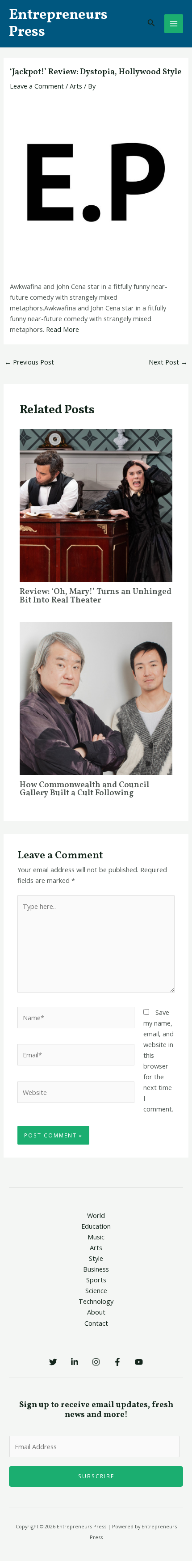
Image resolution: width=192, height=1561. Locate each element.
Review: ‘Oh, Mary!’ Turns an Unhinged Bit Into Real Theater (95, 596)
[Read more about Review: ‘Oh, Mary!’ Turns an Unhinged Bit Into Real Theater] (96, 504)
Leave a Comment (37, 85)
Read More (62, 329)
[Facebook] (117, 1362)
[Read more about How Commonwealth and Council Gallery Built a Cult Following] (96, 697)
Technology (96, 1301)
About (96, 1311)
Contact (96, 1323)
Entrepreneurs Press (58, 23)
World (96, 1215)
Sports (96, 1279)
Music (96, 1236)
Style (96, 1258)
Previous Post (29, 361)
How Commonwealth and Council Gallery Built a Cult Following (84, 789)
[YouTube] (139, 1362)
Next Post (168, 361)
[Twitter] (53, 1362)
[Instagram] (96, 1362)
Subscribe (96, 1476)
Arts (76, 85)
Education (96, 1226)
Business (96, 1268)
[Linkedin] (75, 1362)
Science (96, 1290)
